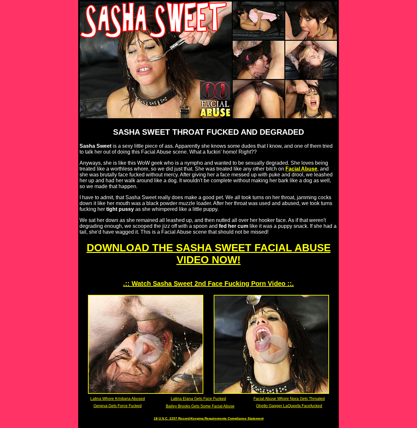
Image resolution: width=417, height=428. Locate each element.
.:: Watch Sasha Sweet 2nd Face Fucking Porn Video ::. (208, 283)
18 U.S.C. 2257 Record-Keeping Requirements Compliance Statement (209, 418)
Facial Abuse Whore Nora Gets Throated (289, 398)
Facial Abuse (301, 169)
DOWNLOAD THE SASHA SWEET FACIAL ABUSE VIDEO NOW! (209, 254)
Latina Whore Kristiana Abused (117, 398)
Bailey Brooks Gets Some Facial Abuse (200, 406)
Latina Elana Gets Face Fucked (198, 398)
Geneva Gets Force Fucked (117, 406)
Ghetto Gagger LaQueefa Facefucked (289, 406)
